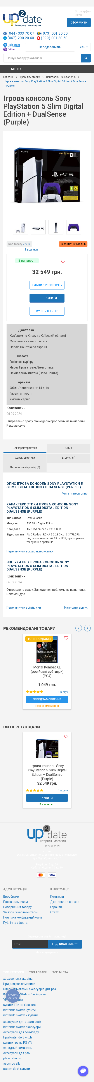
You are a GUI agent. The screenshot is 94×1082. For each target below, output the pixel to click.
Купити (51, 298)
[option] (47, 673)
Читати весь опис (74, 493)
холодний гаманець (17, 1048)
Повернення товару (17, 907)
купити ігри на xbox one (20, 1004)
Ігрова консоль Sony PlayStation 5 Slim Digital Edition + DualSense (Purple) (47, 772)
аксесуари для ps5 (16, 1053)
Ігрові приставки (30, 77)
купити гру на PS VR (17, 1042)
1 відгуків (31, 249)
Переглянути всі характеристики (30, 551)
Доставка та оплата (64, 902)
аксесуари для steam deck (22, 1021)
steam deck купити (16, 1068)
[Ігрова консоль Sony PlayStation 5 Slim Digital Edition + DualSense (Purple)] (47, 174)
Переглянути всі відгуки (24, 607)
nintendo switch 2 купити (20, 1015)
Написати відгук (75, 607)
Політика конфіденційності (22, 917)
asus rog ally (11, 1063)
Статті (54, 912)
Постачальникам (15, 902)
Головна (8, 77)
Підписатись (62, 944)
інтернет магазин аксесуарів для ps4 (29, 989)
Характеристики (25, 457)
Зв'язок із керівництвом (20, 912)
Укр (83, 47)
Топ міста (60, 972)
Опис (68, 447)
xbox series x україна (18, 978)
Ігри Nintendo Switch (17, 1037)
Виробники (11, 896)
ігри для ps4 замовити (19, 984)
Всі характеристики (25, 447)
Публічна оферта (15, 922)
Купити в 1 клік (47, 311)
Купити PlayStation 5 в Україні (24, 994)
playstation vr (12, 1058)
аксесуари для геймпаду (21, 1032)
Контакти (57, 896)
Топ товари (38, 972)
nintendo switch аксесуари (22, 1027)
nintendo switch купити (19, 1010)
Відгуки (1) (68, 457)
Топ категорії (13, 972)
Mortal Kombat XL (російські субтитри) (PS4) (47, 671)
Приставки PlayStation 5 (61, 77)
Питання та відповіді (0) (25, 467)
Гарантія (56, 907)
